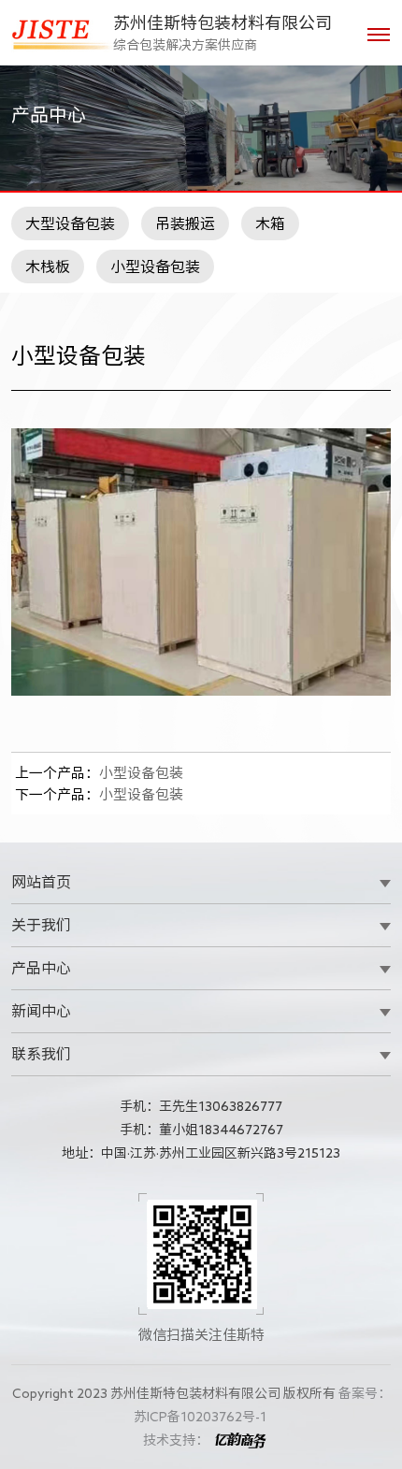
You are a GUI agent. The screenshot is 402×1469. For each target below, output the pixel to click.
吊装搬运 (185, 223)
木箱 (270, 223)
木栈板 (47, 266)
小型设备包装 (155, 266)
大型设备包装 (70, 223)
